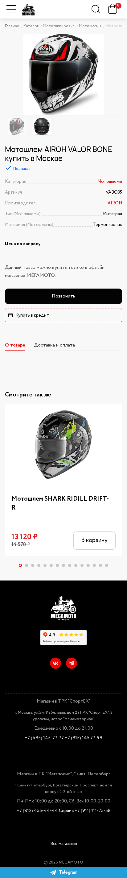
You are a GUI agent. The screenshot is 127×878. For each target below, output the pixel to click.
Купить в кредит (32, 315)
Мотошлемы (109, 181)
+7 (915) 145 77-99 (83, 738)
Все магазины (63, 844)
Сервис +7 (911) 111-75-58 (85, 811)
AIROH (115, 203)
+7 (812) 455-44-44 (37, 811)
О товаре (15, 345)
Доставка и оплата (54, 345)
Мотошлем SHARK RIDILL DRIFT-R (60, 503)
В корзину (94, 540)
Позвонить (63, 296)
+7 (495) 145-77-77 (44, 738)
